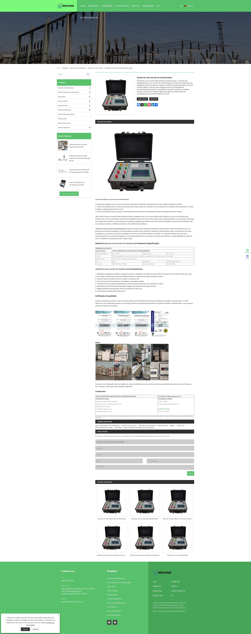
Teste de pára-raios (64, 123)
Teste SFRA (118, 428)
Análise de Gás (63, 105)
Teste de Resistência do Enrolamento (107, 425)
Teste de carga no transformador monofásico (144, 555)
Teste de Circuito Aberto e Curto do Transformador (178, 519)
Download (157, 591)
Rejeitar (25, 629)
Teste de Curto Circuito (95, 68)
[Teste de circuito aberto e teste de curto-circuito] (111, 537)
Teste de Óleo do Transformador (68, 92)
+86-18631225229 (67, 581)
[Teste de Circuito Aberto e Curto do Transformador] (177, 500)
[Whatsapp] (109, 622)
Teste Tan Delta (163, 425)
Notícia (174, 586)
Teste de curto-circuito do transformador (144, 519)
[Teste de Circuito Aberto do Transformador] (111, 500)
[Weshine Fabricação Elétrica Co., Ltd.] (65, 6)
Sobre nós (175, 582)
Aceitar (35, 629)
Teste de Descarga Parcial (66, 114)
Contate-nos (158, 595)
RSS (164, 611)
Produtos (65, 68)
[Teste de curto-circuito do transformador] (144, 500)
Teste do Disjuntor (64, 127)
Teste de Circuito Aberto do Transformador (112, 519)
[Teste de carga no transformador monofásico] (144, 537)
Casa (155, 582)
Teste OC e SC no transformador (177, 555)
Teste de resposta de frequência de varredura (139, 428)
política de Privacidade (178, 611)
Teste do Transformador (78, 68)
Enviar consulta (142, 99)
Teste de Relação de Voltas (104, 428)
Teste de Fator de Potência (147, 425)
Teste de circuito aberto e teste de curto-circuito (112, 555)
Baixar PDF (154, 99)
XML (168, 611)
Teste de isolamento (64, 110)
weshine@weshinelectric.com (72, 602)
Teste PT (172, 425)
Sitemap (159, 611)
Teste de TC (181, 425)
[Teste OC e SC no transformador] (177, 537)
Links (154, 611)
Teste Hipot (61, 97)
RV (172, 595)
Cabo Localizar (62, 101)
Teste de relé (62, 119)
